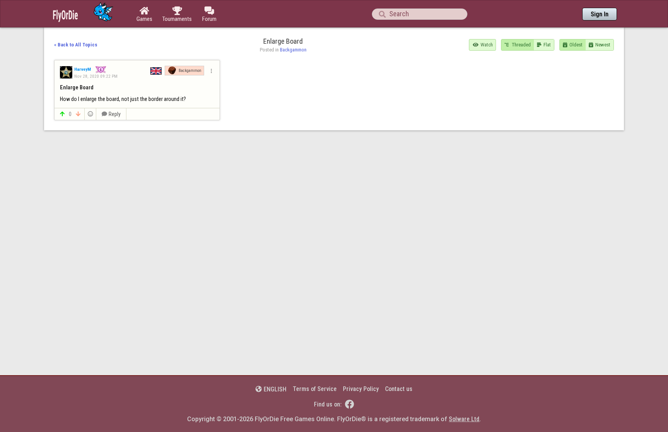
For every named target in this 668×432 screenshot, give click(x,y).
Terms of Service (315, 389)
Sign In (599, 14)
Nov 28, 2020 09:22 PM (96, 76)
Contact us (398, 389)
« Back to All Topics (75, 45)
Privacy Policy (361, 389)
